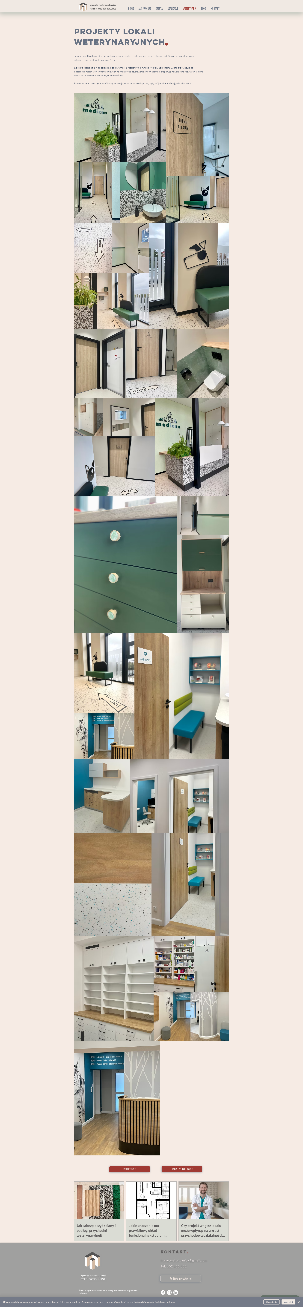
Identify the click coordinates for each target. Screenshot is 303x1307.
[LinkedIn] (175, 1292)
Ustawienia (271, 1302)
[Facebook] (163, 1292)
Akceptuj (288, 1302)
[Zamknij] (299, 1301)
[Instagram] (169, 1292)
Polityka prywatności (165, 1302)
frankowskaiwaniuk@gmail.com (184, 1260)
